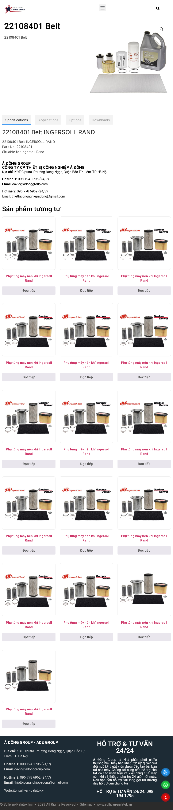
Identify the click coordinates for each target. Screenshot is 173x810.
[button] (102, 7)
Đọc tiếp (29, 291)
